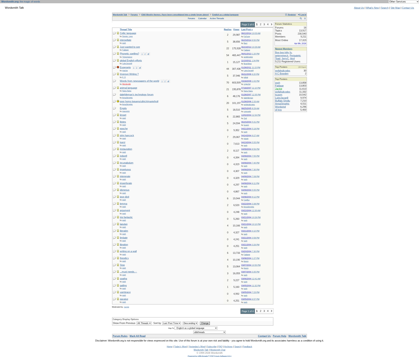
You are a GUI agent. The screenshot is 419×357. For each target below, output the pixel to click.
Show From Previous (124, 323)
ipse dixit (124, 197)
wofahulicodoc (249, 105)
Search (385, 8)
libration (124, 244)
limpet (123, 115)
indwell (123, 156)
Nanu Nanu (248, 91)
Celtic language (128, 33)
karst (122, 142)
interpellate (125, 40)
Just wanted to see (130, 47)
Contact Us (408, 8)
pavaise (124, 299)
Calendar (202, 18)
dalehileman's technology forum (137, 94)
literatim (124, 231)
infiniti (246, 77)
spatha (123, 278)
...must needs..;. (128, 271)
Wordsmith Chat (217, 350)
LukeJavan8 (249, 70)
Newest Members (283, 49)
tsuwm (246, 125)
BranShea (248, 64)
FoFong (247, 36)
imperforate (126, 183)
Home (169, 346)
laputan (124, 224)
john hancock (127, 135)
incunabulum (126, 162)
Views (236, 29)
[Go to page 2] (271, 24)
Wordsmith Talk (120, 15)
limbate (124, 237)
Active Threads (217, 18)
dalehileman (248, 98)
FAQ (220, 346)
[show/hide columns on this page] (305, 18)
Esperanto (125, 67)
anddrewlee (248, 57)
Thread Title (126, 29)
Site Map (395, 8)
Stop (122, 265)
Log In (303, 15)
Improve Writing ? (129, 74)
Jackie (126, 307)
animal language (128, 88)
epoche (124, 128)
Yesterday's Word (197, 346)
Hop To (171, 328)
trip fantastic (126, 217)
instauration (126, 149)
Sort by (157, 323)
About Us (359, 8)
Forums (134, 15)
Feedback (247, 346)
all (148, 54)
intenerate (125, 176)
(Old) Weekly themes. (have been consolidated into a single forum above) (175, 15)
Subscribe (212, 346)
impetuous (125, 169)
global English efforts (131, 60)
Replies (227, 29)
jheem (246, 261)
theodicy (124, 258)
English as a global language (225, 15)
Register (291, 15)
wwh (245, 132)
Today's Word (180, 346)
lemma (123, 203)
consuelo (247, 111)
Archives (228, 346)
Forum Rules (120, 336)
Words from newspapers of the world (139, 81)
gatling (123, 285)
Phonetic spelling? (129, 53)
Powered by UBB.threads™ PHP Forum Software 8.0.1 (209, 356)
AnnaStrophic (249, 207)
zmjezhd (247, 84)
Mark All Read (138, 336)
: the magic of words (20, 1)
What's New (372, 8)
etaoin (246, 139)
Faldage (247, 50)
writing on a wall (128, 251)
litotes (123, 122)
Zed (245, 118)
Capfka (246, 200)
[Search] (301, 18)
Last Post (246, 29)
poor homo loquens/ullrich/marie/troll (139, 101)
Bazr (245, 43)
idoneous (124, 190)
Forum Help (279, 336)
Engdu (123, 108)
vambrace (125, 292)
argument (125, 210)
